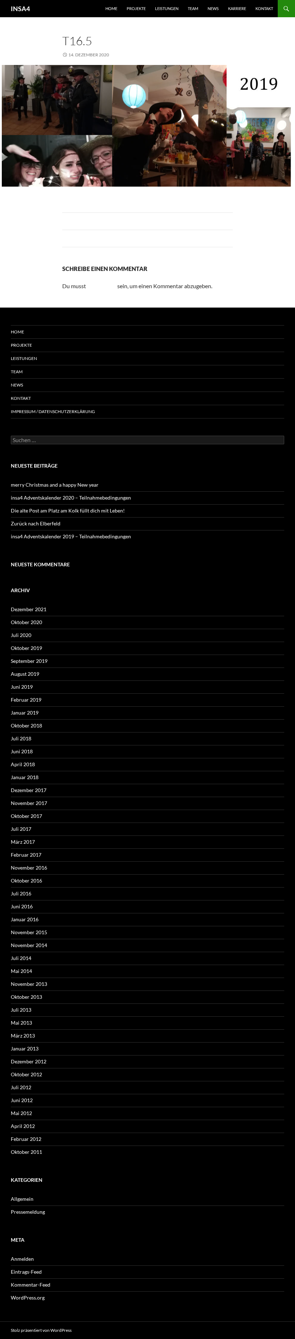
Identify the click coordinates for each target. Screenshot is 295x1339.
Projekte (136, 8)
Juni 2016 (22, 906)
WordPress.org (28, 1297)
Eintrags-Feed (26, 1272)
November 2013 (29, 984)
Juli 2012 (21, 1087)
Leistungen (166, 8)
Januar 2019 (24, 713)
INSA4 (20, 9)
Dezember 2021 (28, 609)
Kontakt (264, 8)
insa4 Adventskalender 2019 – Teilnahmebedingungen (71, 536)
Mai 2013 (21, 1023)
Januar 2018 (24, 777)
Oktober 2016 (26, 880)
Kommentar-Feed (30, 1285)
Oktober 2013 (26, 997)
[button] (16, 1323)
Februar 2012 (26, 1139)
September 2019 (29, 661)
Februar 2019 (26, 700)
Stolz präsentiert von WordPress (41, 1330)
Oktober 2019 (26, 648)
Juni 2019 (22, 687)
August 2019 (25, 674)
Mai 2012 (21, 1113)
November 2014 (29, 945)
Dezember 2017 (28, 790)
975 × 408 (129, 54)
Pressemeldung (28, 1212)
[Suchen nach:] (147, 440)
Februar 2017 (26, 855)
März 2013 (23, 1036)
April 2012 (23, 1126)
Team (193, 8)
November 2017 (29, 803)
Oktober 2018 (26, 725)
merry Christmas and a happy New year (55, 485)
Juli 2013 (21, 1010)
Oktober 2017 (26, 816)
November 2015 (29, 932)
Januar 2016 (24, 919)
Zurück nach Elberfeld (35, 523)
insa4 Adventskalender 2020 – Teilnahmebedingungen (71, 498)
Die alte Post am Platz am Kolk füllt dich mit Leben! (68, 510)
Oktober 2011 (26, 1152)
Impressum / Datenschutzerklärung (53, 411)
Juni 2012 (22, 1100)
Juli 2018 (21, 738)
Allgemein (22, 1199)
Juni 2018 (22, 751)
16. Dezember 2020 (169, 54)
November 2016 (29, 868)
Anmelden (22, 1259)
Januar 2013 (24, 1048)
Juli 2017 (21, 829)
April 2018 (23, 764)
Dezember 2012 (28, 1061)
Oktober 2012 (26, 1074)
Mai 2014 (21, 971)
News (213, 8)
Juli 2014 (21, 958)
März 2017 (23, 842)
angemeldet (101, 285)
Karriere (237, 8)
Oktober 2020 (26, 622)
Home (111, 8)
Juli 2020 (21, 635)
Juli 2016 (21, 893)
